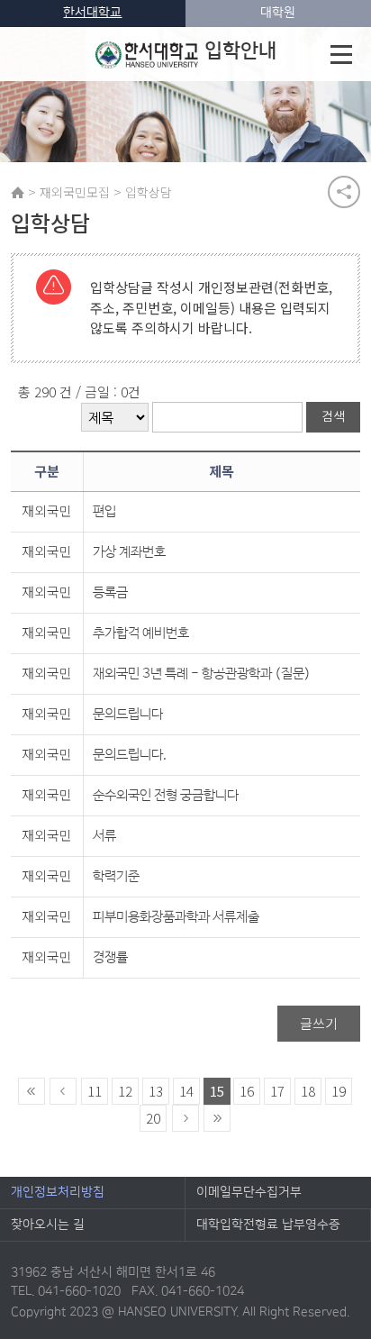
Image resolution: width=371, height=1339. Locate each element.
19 (338, 1090)
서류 (104, 835)
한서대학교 (92, 12)
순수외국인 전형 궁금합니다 (166, 795)
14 (186, 1090)
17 (277, 1090)
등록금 (110, 592)
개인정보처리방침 (57, 1192)
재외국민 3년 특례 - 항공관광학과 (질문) (202, 673)
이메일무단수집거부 (249, 1192)
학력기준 (116, 876)
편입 (104, 511)
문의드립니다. (130, 754)
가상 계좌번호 (129, 552)
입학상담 (148, 192)
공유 (344, 192)
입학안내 (240, 51)
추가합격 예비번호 (141, 633)
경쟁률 (110, 957)
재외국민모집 (75, 192)
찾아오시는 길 (48, 1224)
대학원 (277, 12)
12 (125, 1090)
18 (308, 1090)
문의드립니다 (128, 714)
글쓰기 (319, 1023)
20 (153, 1117)
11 (94, 1090)
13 (156, 1090)
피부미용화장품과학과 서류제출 (176, 917)
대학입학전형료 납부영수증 (268, 1224)
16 (247, 1090)
